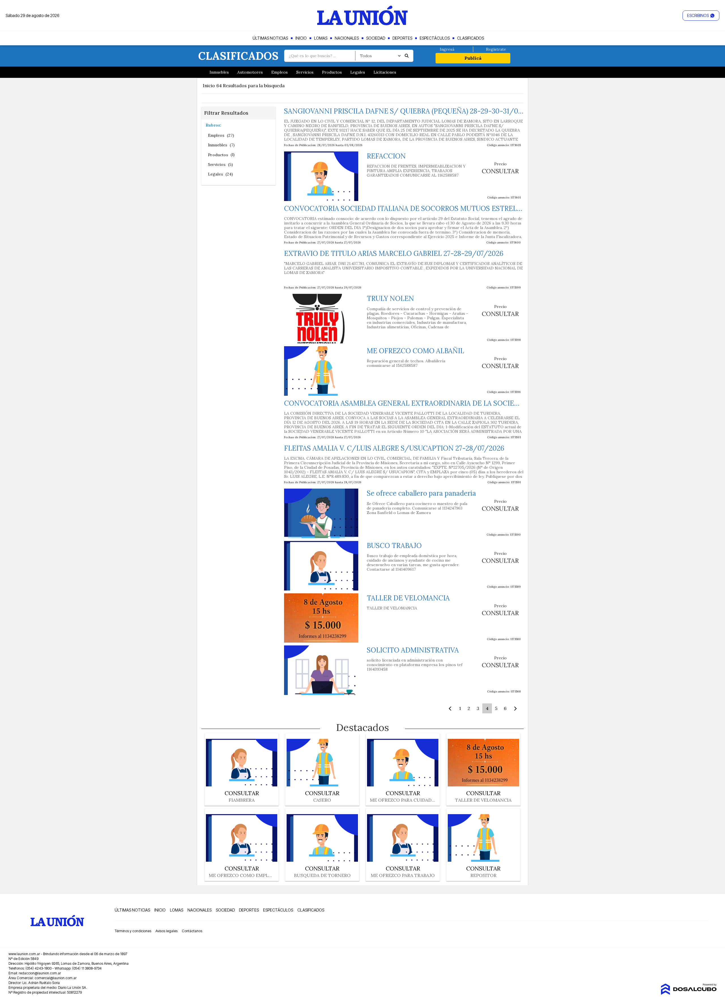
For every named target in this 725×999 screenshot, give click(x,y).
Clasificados (238, 56)
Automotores (250, 72)
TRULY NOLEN (390, 298)
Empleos (279, 72)
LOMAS (320, 38)
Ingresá (447, 49)
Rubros (213, 125)
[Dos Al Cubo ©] (689, 989)
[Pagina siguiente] (516, 708)
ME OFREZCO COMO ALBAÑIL (415, 350)
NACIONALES (347, 38)
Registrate (496, 49)
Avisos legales (166, 931)
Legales (357, 72)
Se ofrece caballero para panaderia (421, 493)
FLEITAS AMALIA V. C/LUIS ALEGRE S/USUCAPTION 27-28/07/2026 (394, 448)
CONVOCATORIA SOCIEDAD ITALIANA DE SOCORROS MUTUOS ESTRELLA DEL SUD (420, 208)
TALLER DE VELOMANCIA (408, 598)
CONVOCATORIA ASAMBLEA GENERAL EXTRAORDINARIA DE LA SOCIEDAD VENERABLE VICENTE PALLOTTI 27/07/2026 (480, 403)
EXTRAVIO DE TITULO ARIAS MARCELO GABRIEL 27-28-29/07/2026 (394, 253)
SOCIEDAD (375, 38)
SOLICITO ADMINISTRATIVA (413, 650)
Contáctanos (192, 931)
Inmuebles (219, 72)
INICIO (301, 38)
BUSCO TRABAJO (394, 545)
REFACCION (386, 156)
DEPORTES (402, 38)
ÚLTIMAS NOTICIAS (270, 38)
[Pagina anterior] (449, 708)
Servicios (305, 72)
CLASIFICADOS (470, 38)
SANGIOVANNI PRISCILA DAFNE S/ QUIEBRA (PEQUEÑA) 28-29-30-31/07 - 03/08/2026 (426, 111)
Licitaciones (385, 72)
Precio (500, 163)
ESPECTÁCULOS (435, 38)
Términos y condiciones (133, 931)
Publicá (472, 58)
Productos (332, 72)
